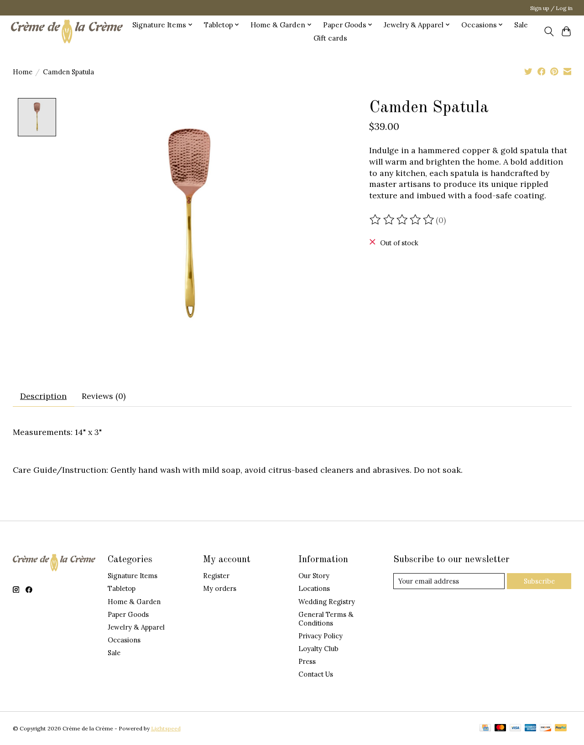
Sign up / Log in (551, 8)
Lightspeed (166, 728)
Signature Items (132, 575)
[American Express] (531, 728)
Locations (314, 588)
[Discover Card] (546, 728)
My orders (219, 588)
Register (216, 575)
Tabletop (122, 588)
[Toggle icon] (548, 31)
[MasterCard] (500, 728)
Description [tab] (43, 396)
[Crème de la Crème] (67, 31)
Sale (521, 25)
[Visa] (515, 728)
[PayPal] (561, 728)
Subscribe (539, 581)
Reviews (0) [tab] (103, 396)
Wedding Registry (326, 601)
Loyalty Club (318, 648)
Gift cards (330, 38)
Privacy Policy (320, 635)
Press (307, 661)
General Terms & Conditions (326, 618)
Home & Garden (134, 601)
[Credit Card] (485, 728)
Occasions (124, 640)
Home (22, 71)
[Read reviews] (402, 220)
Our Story (313, 575)
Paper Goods (128, 614)
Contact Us (315, 674)
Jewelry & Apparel (136, 627)
